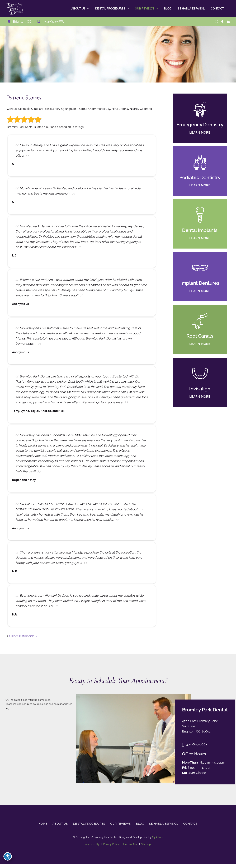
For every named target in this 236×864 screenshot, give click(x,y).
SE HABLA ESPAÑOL (163, 823)
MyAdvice (157, 837)
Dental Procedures (89, 823)
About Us (60, 823)
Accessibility (92, 844)
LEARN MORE (199, 132)
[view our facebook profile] (222, 21)
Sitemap (146, 844)
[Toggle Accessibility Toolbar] (7, 856)
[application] (87, 8)
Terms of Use (130, 844)
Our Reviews (120, 823)
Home (43, 823)
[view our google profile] (228, 21)
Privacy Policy (111, 844)
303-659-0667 (196, 744)
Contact (190, 823)
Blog (140, 823)
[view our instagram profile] (216, 21)
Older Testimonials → (24, 636)
